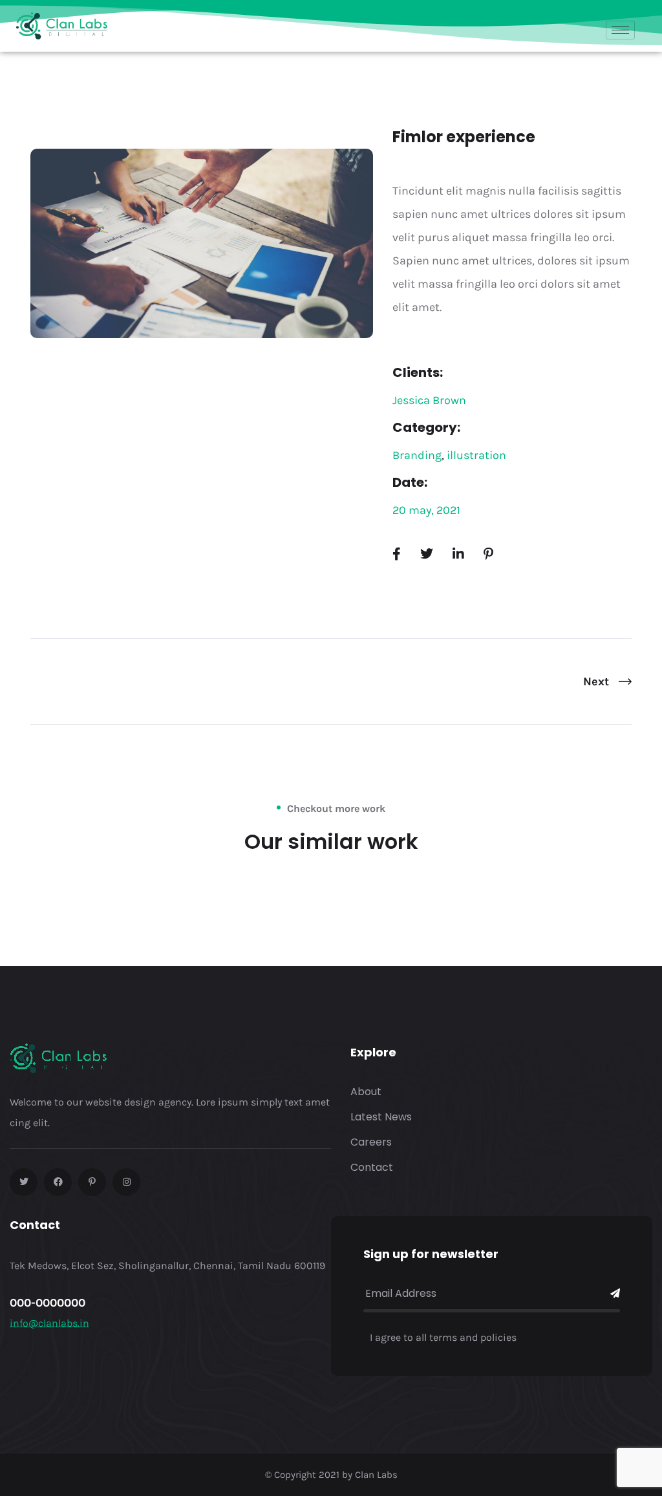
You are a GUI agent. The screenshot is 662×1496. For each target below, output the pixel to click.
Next (597, 681)
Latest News (381, 1116)
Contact (371, 1167)
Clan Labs (376, 1474)
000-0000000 (47, 1303)
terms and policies (473, 1337)
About (365, 1091)
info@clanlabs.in (49, 1323)
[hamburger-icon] (620, 30)
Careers (371, 1142)
